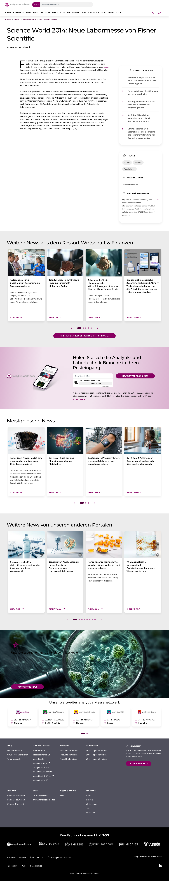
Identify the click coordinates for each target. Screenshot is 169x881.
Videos (62, 795)
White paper (91, 804)
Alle (35, 4)
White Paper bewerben (96, 754)
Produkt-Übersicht (68, 759)
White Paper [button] (73, 12)
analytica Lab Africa (42, 776)
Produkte (90, 799)
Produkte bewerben (69, 754)
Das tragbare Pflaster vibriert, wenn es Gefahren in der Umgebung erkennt (141, 104)
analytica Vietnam (41, 771)
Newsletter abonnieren (135, 376)
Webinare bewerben (16, 799)
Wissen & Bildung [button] (97, 12)
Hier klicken (95, 383)
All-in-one (90, 812)
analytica (37, 759)
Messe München (40, 754)
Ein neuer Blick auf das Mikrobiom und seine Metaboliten (143, 92)
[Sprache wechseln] (159, 12)
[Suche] (90, 4)
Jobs (88, 808)
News (88, 795)
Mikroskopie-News (27, 686)
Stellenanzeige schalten (44, 799)
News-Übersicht (14, 759)
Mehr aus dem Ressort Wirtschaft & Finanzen (84, 335)
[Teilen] (152, 12)
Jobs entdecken (40, 795)
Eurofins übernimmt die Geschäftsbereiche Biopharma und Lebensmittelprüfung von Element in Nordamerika (141, 133)
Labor (106, 67)
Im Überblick (39, 750)
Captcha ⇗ (106, 386)
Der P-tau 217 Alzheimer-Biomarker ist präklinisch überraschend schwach (139, 118)
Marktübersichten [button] (55, 12)
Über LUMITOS (36, 857)
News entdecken (14, 750)
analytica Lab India (42, 767)
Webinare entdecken (16, 795)
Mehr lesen (79, 399)
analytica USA (39, 780)
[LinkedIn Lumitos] (160, 865)
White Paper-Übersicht (96, 759)
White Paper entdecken (96, 750)
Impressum (12, 865)
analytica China (40, 763)
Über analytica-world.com (59, 857)
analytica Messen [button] (14, 12)
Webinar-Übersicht (15, 804)
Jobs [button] (83, 12)
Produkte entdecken (69, 750)
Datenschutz (36, 865)
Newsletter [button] (114, 12)
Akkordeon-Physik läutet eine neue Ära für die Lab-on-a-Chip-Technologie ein (142, 80)
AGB (24, 865)
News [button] (28, 12)
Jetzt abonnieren (138, 763)
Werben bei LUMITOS (16, 857)
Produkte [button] (38, 12)
